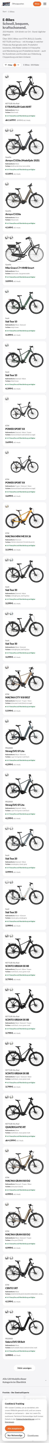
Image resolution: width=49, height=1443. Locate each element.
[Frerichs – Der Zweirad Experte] (6, 4)
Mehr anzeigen (24, 1368)
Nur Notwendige (15, 1435)
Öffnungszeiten (18, 4)
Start (5, 12)
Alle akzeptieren (15, 1428)
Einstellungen (33, 1435)
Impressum (9, 1422)
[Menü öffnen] (44, 4)
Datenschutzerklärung (25, 1419)
